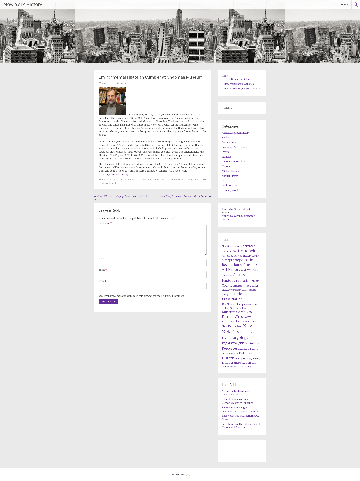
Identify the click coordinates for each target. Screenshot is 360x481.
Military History (230, 171)
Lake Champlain (239, 304)
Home (344, 4)
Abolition (226, 246)
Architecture (248, 265)
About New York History (237, 79)
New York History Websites (239, 83)
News (225, 180)
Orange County (244, 349)
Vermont (233, 367)
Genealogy (236, 290)
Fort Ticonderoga (241, 286)
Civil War (246, 269)
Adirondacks (129, 180)
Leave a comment (107, 183)
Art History (231, 270)
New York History (23, 4)
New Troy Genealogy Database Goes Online (186, 196)
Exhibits (226, 156)
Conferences (229, 142)
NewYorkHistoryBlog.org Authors (242, 88)
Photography (232, 354)
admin (122, 83)
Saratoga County (243, 358)
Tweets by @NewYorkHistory (238, 209)
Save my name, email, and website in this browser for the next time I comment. (141, 295)
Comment (105, 223)
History (226, 166)
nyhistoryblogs (235, 337)
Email (103, 269)
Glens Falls (165, 180)
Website (103, 281)
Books (225, 137)
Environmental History (147, 180)
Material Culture (238, 308)
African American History (235, 132)
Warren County (192, 180)
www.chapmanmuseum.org (114, 174)
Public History (229, 185)
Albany (255, 255)
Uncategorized (109, 180)
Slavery (256, 358)
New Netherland (232, 326)
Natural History (230, 175)
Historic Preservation (233, 161)
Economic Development (235, 147)
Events (225, 151)
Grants (244, 290)
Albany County (231, 260)
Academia (237, 246)
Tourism (226, 363)
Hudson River (177, 180)
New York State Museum (248, 333)
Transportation (240, 362)
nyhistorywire (235, 343)
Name (103, 258)
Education (243, 281)
